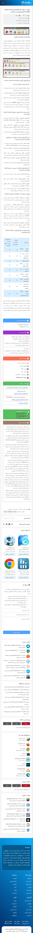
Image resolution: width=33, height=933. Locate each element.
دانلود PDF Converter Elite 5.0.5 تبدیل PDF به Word (16, 687)
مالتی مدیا (15, 509)
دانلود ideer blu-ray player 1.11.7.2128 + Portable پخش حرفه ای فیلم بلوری (16, 805)
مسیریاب (29, 915)
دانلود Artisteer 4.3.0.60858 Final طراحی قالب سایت (16, 690)
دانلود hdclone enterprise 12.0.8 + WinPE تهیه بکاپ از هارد (14, 820)
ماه (16, 724)
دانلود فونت (17, 923)
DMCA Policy (8, 923)
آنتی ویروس (13, 910)
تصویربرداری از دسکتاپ (23, 509)
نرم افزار (10, 509)
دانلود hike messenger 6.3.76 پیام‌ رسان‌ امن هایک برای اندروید (14, 671)
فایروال (14, 912)
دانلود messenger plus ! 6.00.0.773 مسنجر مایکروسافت (15, 651)
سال (7, 724)
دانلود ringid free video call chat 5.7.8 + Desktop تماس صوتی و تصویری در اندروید (15, 666)
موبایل (14, 884)
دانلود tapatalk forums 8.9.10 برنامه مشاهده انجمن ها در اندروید (15, 656)
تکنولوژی (14, 915)
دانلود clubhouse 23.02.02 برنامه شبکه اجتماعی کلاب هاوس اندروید (14, 677)
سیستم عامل (28, 901)
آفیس (14, 878)
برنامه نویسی (13, 881)
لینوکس (29, 904)
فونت (15, 890)
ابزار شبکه (29, 890)
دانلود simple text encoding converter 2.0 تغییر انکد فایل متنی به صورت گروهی (15, 825)
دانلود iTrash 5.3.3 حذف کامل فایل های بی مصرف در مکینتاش (15, 810)
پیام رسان (28, 910)
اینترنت (29, 887)
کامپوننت (14, 904)
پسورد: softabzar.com (21, 377)
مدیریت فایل (28, 912)
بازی (15, 887)
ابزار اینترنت (28, 893)
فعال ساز (14, 893)
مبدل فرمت (28, 884)
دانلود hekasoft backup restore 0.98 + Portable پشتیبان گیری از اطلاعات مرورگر (15, 815)
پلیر (30, 907)
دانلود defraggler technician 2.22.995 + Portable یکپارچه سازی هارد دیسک (16, 800)
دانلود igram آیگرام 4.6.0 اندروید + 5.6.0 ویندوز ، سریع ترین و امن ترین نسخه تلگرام (14, 661)
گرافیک (14, 907)
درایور (15, 901)
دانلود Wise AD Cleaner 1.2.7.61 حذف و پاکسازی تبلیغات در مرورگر (14, 830)
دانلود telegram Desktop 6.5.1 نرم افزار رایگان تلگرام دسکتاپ (14, 646)
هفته (26, 724)
